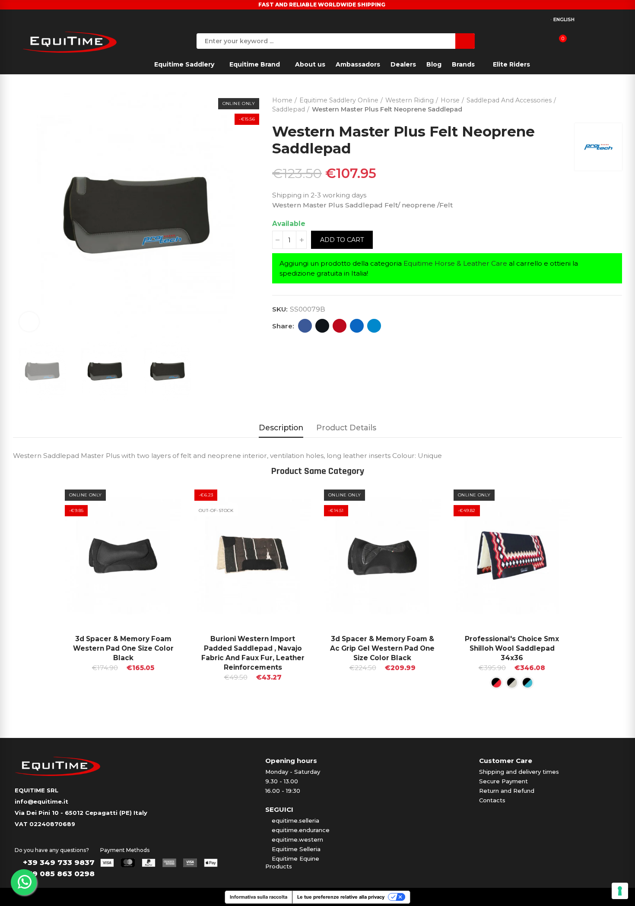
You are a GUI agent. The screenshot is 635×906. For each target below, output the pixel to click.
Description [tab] (281, 427)
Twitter (322, 326)
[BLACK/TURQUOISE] (527, 682)
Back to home (604, 103)
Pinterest (339, 326)
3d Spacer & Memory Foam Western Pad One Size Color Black (123, 648)
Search (465, 41)
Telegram (374, 326)
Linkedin (357, 326)
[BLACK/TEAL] (512, 682)
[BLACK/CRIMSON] (496, 682)
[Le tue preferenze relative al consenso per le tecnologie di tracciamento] (620, 891)
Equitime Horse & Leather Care (455, 263)
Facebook (305, 326)
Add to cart (342, 240)
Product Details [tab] (346, 427)
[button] (41, 595)
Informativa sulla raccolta (258, 897)
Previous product (593, 103)
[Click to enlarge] (29, 321)
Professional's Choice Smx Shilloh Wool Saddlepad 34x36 (512, 648)
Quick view (159, 498)
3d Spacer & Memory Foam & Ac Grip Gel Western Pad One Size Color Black (382, 648)
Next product (615, 103)
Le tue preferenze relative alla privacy (340, 897)
